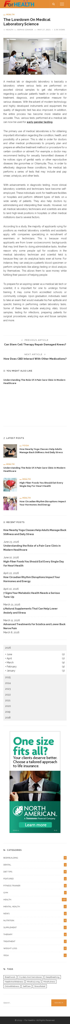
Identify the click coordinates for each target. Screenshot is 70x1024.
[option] (35, 381)
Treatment (34, 941)
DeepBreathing (52, 977)
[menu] (62, 4)
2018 (8, 717)
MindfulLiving (33, 981)
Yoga (25, 445)
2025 (8, 677)
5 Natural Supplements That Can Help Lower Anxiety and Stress (30, 610)
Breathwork (10, 977)
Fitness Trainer (34, 885)
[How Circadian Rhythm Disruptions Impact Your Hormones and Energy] (10, 503)
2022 (8, 694)
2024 (8, 683)
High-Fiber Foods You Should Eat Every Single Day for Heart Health (33, 563)
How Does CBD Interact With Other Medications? (35, 358)
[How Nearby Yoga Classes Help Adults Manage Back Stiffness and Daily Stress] (10, 450)
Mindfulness (49, 981)
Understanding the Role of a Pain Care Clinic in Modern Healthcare (32, 547)
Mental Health (34, 906)
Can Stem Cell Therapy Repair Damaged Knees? (35, 344)
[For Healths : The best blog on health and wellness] (18, 4)
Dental (34, 865)
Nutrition (34, 920)
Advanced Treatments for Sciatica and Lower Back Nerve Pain (34, 626)
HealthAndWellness (14, 981)
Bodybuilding (34, 858)
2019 (7, 711)
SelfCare (27, 986)
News (34, 913)
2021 (7, 700)
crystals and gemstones (30, 977)
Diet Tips (34, 872)
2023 (8, 688)
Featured (34, 878)
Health (10, 14)
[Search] (53, 4)
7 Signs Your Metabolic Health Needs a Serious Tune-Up (31, 595)
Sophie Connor (25, 30)
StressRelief (39, 986)
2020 (8, 706)
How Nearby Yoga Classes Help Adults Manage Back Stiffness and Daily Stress (34, 532)
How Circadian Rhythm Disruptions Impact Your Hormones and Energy (31, 579)
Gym (34, 892)
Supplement (34, 927)
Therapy (34, 934)
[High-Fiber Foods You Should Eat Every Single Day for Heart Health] (10, 484)
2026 (8, 647)
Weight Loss (34, 948)
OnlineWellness (12, 986)
